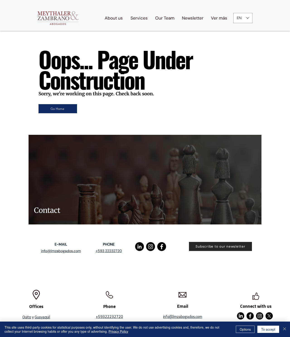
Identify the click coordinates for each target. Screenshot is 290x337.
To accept (268, 329)
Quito (26, 317)
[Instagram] (150, 246)
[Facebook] (161, 246)
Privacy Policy (118, 331)
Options (245, 329)
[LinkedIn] (139, 246)
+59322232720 (109, 317)
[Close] (284, 329)
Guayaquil (42, 317)
